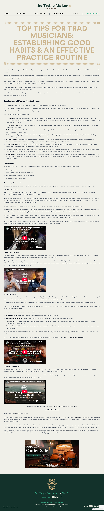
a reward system (76, 206)
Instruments (53, 493)
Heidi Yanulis (17, 413)
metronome (21, 142)
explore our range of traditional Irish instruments (69, 431)
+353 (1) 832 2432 (48, 506)
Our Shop (39, 493)
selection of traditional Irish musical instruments (63, 406)
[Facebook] (61, 497)
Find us (65, 493)
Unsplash (25, 413)
